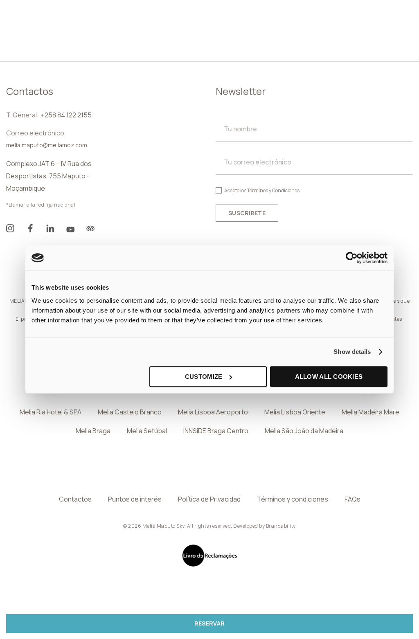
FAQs (352, 499)
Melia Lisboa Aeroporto (213, 411)
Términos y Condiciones (273, 190)
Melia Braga (93, 430)
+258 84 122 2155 (66, 114)
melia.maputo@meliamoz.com (46, 145)
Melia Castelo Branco (130, 411)
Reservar (209, 623)
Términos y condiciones (292, 499)
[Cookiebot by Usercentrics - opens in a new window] (351, 258)
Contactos (75, 499)
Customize (204, 376)
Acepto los (262, 190)
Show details (352, 351)
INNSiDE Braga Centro (215, 430)
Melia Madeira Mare (370, 411)
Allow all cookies (329, 376)
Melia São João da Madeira (304, 430)
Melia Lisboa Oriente (294, 411)
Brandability (281, 525)
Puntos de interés (135, 499)
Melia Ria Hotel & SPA (50, 411)
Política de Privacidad (209, 499)
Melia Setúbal (147, 430)
